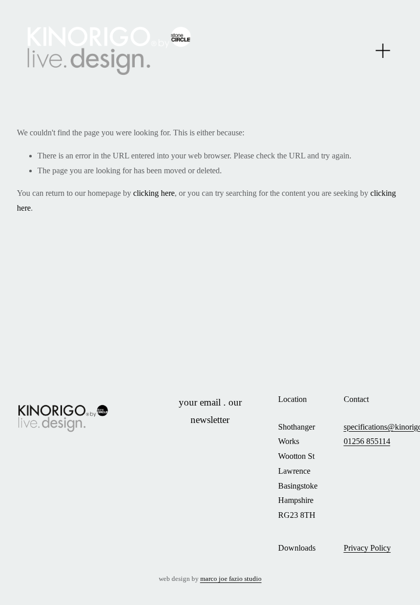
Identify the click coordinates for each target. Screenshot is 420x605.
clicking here (154, 193)
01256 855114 (367, 441)
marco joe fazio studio (231, 578)
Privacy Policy (367, 547)
